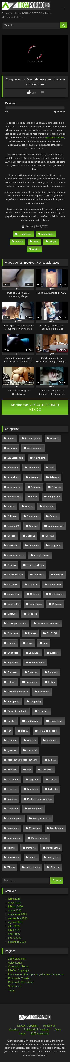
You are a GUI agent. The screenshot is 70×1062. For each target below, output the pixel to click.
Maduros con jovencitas (39, 799)
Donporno (12, 633)
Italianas (11, 769)
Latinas (52, 779)
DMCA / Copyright (18, 970)
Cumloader (13, 604)
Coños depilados (35, 565)
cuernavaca (13, 594)
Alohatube (33, 467)
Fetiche (11, 682)
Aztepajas (36, 487)
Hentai (24, 730)
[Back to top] (59, 1052)
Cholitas (49, 535)
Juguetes (33, 779)
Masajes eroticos (41, 818)
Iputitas (52, 760)
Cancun (53, 516)
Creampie (12, 584)
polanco (11, 847)
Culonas (34, 594)
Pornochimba (53, 847)
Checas (11, 535)
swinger (52, 241)
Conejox (11, 565)
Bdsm (34, 496)
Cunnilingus (35, 604)
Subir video (14, 986)
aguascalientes (15, 457)
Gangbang (35, 701)
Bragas (29, 506)
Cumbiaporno (56, 594)
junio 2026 (14, 898)
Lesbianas (32, 789)
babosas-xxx (14, 496)
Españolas (12, 662)
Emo (45, 643)
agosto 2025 (15, 922)
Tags (11, 990)
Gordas (11, 721)
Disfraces (32, 613)
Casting (33, 526)
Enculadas (34, 652)
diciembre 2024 (17, 941)
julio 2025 (14, 926)
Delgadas (57, 604)
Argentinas (13, 477)
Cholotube (12, 545)
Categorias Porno (18, 966)
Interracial (32, 750)
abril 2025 (14, 934)
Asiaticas (54, 477)
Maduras (12, 799)
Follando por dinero (17, 691)
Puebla (33, 857)
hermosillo (52, 740)
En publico (12, 652)
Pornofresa (13, 857)
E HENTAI (52, 633)
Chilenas (30, 535)
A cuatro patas (32, 438)
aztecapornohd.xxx (54, 137)
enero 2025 (14, 938)
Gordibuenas (32, 721)
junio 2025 (14, 930)
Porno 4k (30, 847)
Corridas (58, 574)
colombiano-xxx (15, 555)
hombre (19, 241)
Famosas (53, 672)
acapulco (12, 448)
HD (9, 730)
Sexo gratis (53, 857)
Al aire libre (39, 457)
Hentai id (12, 740)
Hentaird (31, 740)
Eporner (54, 652)
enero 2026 (14, 910)
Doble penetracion (16, 623)
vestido (35, 249)
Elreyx (29, 643)
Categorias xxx (55, 526)
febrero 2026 (15, 906)
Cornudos (39, 574)
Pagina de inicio (39, 838)
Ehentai (11, 643)
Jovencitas (12, 779)
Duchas (32, 633)
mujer (36, 241)
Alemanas (12, 467)
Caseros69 (13, 526)
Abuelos (54, 438)
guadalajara (47, 234)
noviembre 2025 (17, 914)
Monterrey (34, 828)
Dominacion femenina (48, 623)
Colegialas (54, 545)
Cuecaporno (54, 584)
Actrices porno (34, 448)
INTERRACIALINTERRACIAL (22, 760)
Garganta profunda (17, 711)
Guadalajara (25, 234)
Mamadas (12, 808)
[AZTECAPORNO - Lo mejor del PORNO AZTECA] (29, 6)
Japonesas (47, 769)
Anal (51, 467)
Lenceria (11, 789)
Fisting (51, 682)
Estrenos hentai (37, 662)
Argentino (34, 477)
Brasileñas (48, 506)
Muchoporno (14, 838)
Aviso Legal (15, 962)
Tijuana (11, 867)
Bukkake (11, 516)
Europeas (12, 672)
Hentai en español (48, 730)
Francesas (43, 691)
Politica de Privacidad (20, 982)
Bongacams (54, 496)
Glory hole (43, 711)
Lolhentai (53, 789)
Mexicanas (13, 828)
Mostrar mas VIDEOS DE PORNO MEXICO (35, 407)
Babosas (56, 487)
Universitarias (33, 867)
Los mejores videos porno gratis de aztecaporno (35, 974)
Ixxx (29, 769)
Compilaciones (41, 555)
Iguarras (11, 750)
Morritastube (56, 828)
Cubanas (32, 584)
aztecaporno (13, 487)
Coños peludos (15, 574)
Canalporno (33, 516)
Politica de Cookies (19, 978)
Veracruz (54, 867)
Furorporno (13, 701)
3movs (10, 438)
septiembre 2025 (18, 918)
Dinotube (12, 613)
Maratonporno (14, 818)
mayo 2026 (14, 902)
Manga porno (35, 808)
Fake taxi (32, 672)
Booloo (11, 506)
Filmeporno (31, 682)
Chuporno (34, 545)
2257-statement (17, 958)
